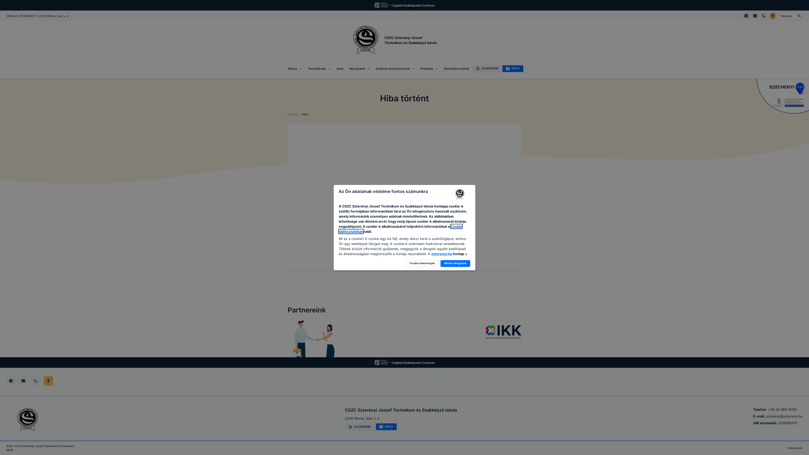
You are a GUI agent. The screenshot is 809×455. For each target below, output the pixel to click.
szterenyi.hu (441, 254)
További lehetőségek (422, 263)
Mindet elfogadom (455, 263)
